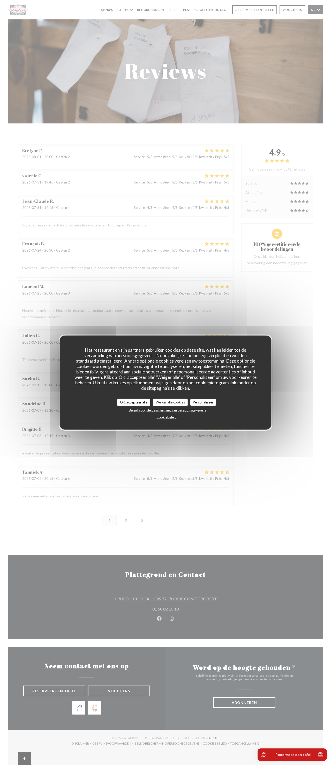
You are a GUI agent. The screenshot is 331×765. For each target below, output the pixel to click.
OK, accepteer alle (133, 402)
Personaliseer (203, 402)
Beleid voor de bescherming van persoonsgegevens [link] (167, 410)
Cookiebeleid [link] (166, 417)
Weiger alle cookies (170, 402)
